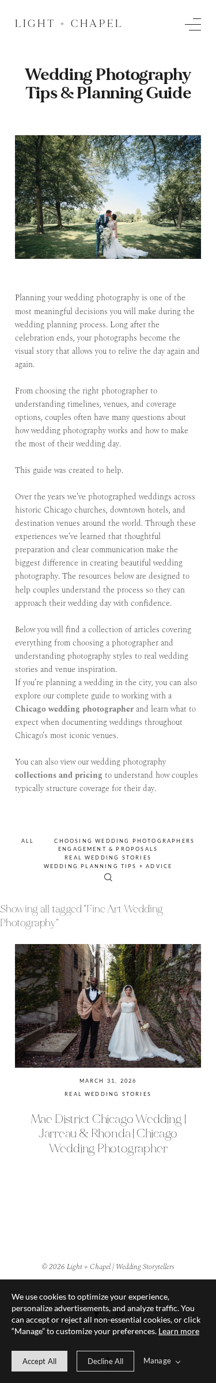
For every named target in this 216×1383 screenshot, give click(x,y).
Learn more (178, 1331)
